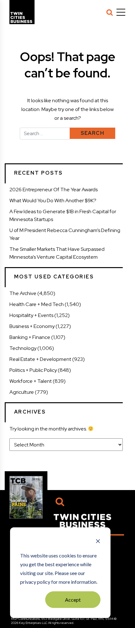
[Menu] (120, 12)
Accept (73, 600)
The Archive (22, 293)
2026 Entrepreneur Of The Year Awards (53, 189)
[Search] (109, 12)
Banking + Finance (29, 337)
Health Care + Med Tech (36, 304)
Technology (22, 348)
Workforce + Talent (30, 381)
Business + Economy (32, 326)
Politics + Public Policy (33, 370)
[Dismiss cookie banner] (97, 541)
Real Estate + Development (40, 359)
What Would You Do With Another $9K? (52, 200)
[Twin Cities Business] (82, 520)
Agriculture (21, 392)
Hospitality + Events (31, 315)
